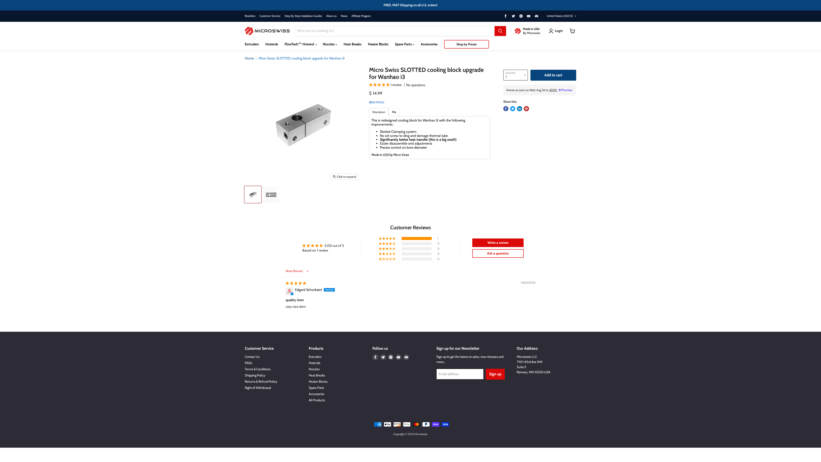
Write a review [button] (498, 243)
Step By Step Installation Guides (303, 16)
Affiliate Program (361, 16)
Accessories (429, 44)
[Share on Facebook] (505, 108)
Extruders (252, 44)
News (344, 16)
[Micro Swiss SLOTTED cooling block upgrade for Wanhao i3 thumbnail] (252, 194)
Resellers (250, 16)
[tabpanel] (429, 137)
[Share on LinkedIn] (519, 108)
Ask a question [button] (498, 253)
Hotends (271, 44)
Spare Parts (404, 44)
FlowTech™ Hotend (300, 44)
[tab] (394, 112)
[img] (296, 283)
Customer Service (270, 16)
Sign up (495, 374)
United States (560, 16)
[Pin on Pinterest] (526, 108)
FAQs (248, 363)
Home (249, 58)
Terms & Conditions (257, 369)
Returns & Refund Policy (261, 382)
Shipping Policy (255, 375)
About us (331, 16)
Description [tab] (378, 112)
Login (559, 31)
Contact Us (252, 357)
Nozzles (329, 44)
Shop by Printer (466, 44)
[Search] (500, 31)
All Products (317, 400)
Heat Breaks (353, 44)
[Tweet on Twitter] (512, 108)
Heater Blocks (378, 44)
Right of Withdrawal (258, 388)
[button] (379, 85)
